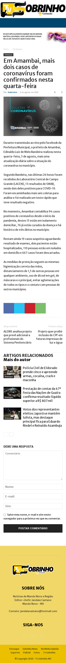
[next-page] (11, 434)
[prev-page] (6, 434)
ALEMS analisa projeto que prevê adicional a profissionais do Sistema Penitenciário (18, 337)
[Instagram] (33, 635)
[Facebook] (9, 308)
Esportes (15, 652)
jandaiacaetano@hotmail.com (38, 611)
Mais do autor (17, 360)
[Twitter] (19, 308)
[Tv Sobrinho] (33, 9)
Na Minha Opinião (50, 649)
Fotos (37, 652)
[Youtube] (42, 635)
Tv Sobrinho (49, 652)
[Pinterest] (30, 308)
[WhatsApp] (40, 308)
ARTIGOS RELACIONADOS (28, 355)
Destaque (17, 49)
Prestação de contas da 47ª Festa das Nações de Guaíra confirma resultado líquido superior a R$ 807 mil (42, 395)
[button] (6, 23)
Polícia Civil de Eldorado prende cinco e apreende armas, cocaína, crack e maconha (40, 374)
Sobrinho (12, 92)
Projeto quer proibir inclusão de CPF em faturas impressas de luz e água (49, 337)
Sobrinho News (30, 649)
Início (6, 49)
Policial (26, 652)
